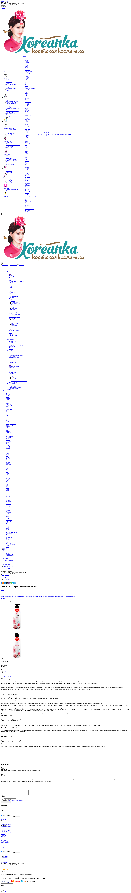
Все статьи (3, 829)
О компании (3, 835)
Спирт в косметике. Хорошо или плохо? (10, 832)
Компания (3, 834)
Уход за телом (12, 352)
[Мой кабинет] (1, 266)
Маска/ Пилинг (27, 599)
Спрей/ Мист (4, 599)
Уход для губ (14, 320)
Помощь (2, 845)
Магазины (3, 837)
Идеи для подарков (13, 386)
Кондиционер (34, 599)
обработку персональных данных (16, 800)
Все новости (3, 819)
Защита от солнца (15, 596)
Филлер (8, 599)
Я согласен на (13, 800)
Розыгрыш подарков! (5, 821)
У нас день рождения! (6, 824)
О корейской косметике (6, 830)
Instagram (7, 579)
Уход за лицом (12, 292)
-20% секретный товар (6, 826)
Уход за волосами (13, 341)
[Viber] (9, 583)
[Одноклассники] (3, 583)
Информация (4, 838)
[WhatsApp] (11, 583)
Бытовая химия (12, 372)
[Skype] (13, 583)
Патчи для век (4, 831)
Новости (3, 836)
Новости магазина (6, 815)
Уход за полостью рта (14, 366)
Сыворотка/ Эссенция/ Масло (17, 599)
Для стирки (14, 378)
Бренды (8, 393)
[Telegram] (15, 583)
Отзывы (2, 843)
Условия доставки (5, 842)
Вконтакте (7, 577)
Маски (13, 301)
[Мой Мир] (5, 583)
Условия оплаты (4, 841)
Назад (7, 270)
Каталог (8, 271)
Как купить (8, 553)
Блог (2, 846)
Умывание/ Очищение (14, 330)
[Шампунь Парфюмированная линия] (17, 629)
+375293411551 (4, 1)
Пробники (72, 596)
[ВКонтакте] (1, 583)
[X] (7, 583)
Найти (2, 885)
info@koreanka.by (6, 575)
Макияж (11, 275)
